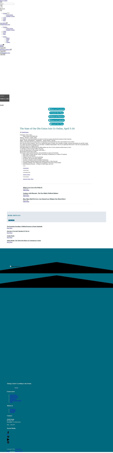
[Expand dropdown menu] (7, 27)
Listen (4, 31)
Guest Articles (9, 28)
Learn (4, 32)
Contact (8, 42)
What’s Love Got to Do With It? (33, 187)
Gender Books (10, 236)
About (4, 36)
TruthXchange (25, 132)
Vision (7, 39)
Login (8, 451)
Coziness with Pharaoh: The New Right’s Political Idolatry (40, 193)
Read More (9, 228)
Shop (4, 34)
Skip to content (3, 0)
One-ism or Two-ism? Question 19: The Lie (18, 231)
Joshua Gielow (26, 174)
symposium (26, 168)
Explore (5, 27)
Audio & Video (26, 179)
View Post (26, 190)
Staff (7, 41)
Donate (2, 46)
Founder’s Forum (10, 30)
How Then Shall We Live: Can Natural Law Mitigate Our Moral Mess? (44, 199)
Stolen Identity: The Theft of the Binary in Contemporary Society (24, 240)
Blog (32, 179)
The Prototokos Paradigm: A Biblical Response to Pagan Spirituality (24, 226)
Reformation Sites (19, 451)
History (8, 38)
